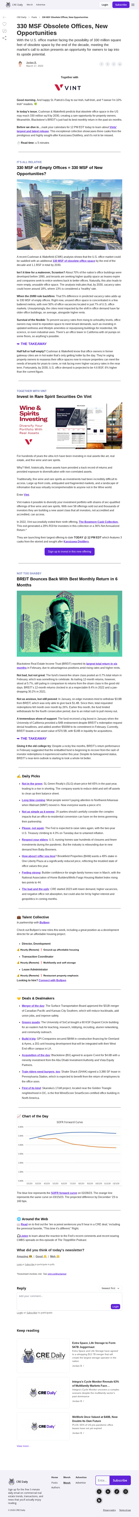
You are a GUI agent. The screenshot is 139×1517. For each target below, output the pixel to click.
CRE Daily (21, 17)
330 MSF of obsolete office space (74, 260)
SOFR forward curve (64, 1193)
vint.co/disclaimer (57, 1274)
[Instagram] (125, 1491)
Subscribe (121, 4)
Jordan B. (31, 62)
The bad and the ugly (35, 889)
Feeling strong (31, 872)
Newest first (108, 1288)
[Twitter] (99, 1491)
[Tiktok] (117, 1491)
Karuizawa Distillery (76, 541)
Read (24, 1224)
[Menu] (133, 4)
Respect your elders (35, 839)
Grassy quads (31, 1022)
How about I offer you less (38, 856)
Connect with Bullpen (52, 980)
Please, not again (33, 828)
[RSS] (99, 1500)
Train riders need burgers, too (41, 1071)
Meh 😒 (55, 1256)
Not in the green (32, 783)
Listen (24, 1235)
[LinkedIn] (108, 1491)
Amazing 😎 (25, 1256)
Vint (26, 494)
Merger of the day (33, 1005)
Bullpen (44, 922)
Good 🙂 (41, 1256)
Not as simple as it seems (38, 811)
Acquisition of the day (36, 1055)
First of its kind (31, 1088)
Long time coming (33, 800)
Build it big (29, 1038)
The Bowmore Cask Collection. (98, 521)
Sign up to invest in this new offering (69, 551)
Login (105, 4)
